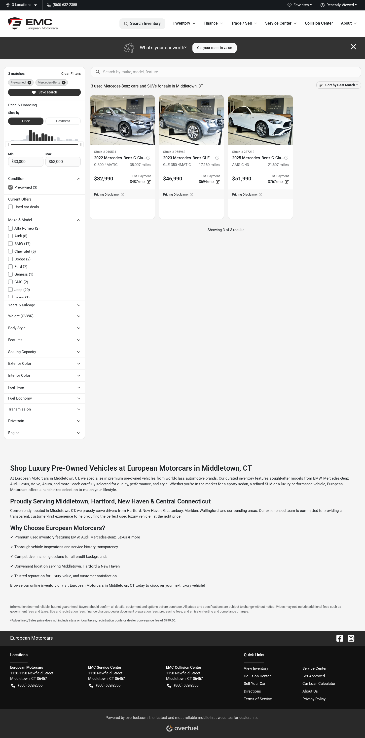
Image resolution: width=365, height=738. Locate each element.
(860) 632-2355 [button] (65, 4)
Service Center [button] (278, 23)
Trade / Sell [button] (241, 23)
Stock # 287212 (243, 152)
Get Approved (313, 676)
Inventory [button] (181, 23)
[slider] (8, 144)
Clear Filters (71, 74)
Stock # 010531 (105, 152)
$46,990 (172, 179)
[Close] (353, 46)
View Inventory (256, 668)
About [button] (346, 23)
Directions (252, 691)
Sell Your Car (254, 683)
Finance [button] (211, 23)
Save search (47, 92)
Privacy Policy (314, 699)
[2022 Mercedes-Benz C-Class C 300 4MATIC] (122, 120)
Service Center (314, 668)
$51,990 (241, 179)
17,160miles (209, 165)
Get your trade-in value (214, 48)
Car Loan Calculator (318, 683)
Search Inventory (145, 23)
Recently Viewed (340, 5)
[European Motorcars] (33, 23)
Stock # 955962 (174, 152)
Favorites (301, 5)
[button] (23, 5)
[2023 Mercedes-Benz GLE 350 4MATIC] (191, 120)
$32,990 (103, 179)
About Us (310, 691)
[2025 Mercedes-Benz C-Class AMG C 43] (260, 120)
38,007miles (140, 165)
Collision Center (319, 23)
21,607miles (278, 165)
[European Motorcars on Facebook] (337, 638)
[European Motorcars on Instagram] (349, 638)
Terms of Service (258, 699)
